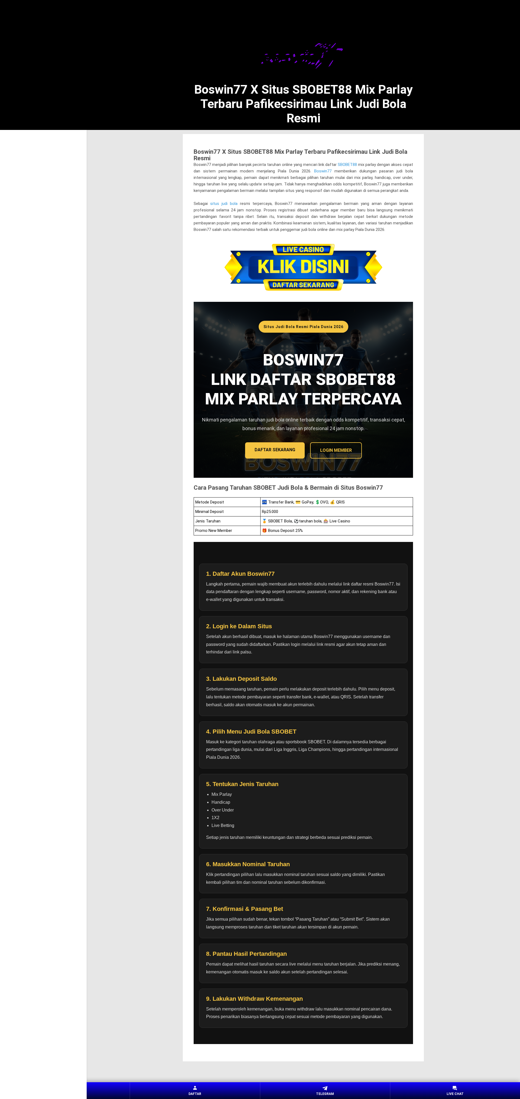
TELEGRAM (325, 1094)
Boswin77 (323, 171)
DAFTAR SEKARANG (275, 449)
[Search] (420, 13)
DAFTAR (194, 1094)
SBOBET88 (347, 164)
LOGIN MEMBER (336, 450)
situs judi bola (224, 203)
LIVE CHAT (455, 1094)
